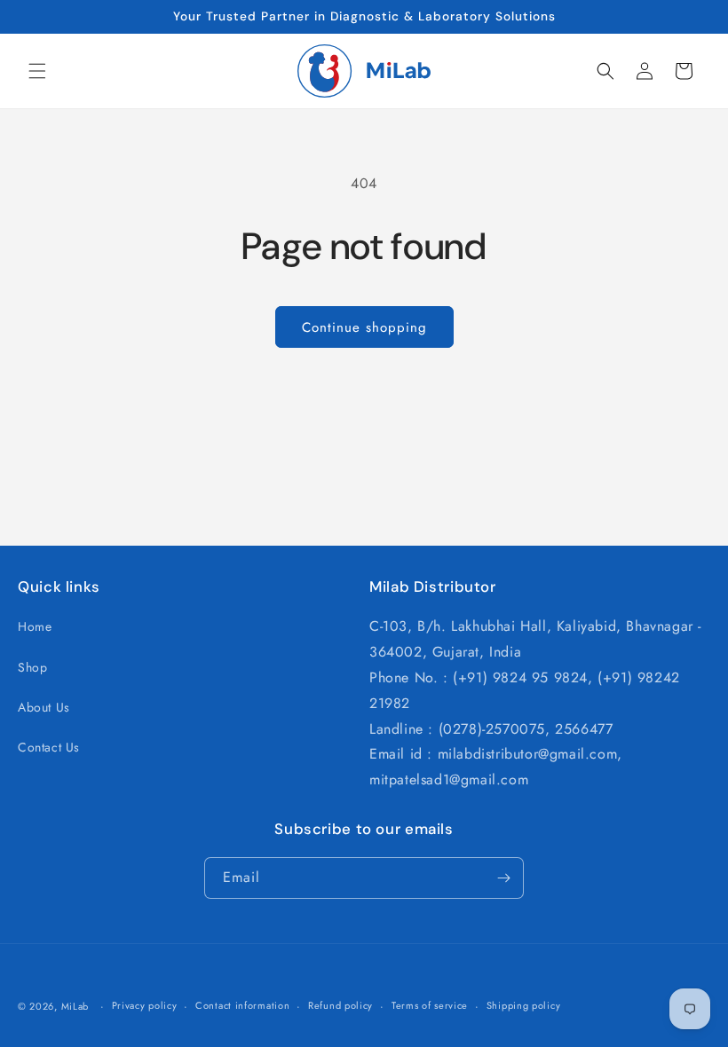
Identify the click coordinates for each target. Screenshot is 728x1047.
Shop (32, 667)
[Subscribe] (503, 878)
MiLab (75, 1006)
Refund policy (340, 1005)
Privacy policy (145, 1005)
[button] (37, 71)
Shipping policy (524, 1005)
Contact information (242, 1005)
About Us (44, 707)
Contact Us (49, 747)
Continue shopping (364, 327)
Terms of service (430, 1005)
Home (34, 626)
